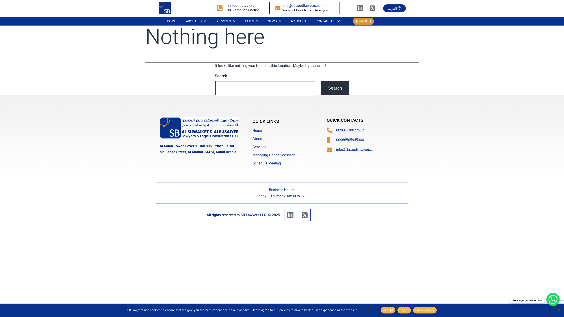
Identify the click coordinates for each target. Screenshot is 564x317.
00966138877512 (240, 6)
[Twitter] (372, 8)
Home (171, 21)
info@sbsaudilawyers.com (303, 6)
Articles (298, 21)
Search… (222, 76)
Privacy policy (369, 310)
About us (194, 21)
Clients (251, 21)
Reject (404, 310)
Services (223, 21)
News (272, 21)
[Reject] (558, 310)
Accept (388, 310)
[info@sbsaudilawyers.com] (277, 8)
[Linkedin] (360, 8)
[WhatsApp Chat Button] (553, 299)
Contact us (325, 21)
